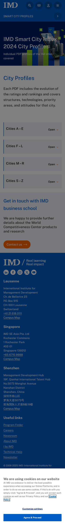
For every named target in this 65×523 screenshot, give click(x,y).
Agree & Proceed (32, 517)
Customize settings (32, 509)
